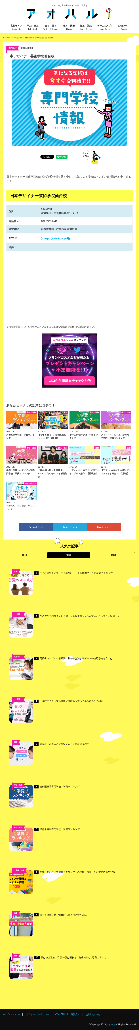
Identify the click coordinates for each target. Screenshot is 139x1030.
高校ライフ (16, 27)
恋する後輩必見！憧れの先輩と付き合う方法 (61, 914)
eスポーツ (123, 27)
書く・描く (50, 27)
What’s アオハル (11, 1014)
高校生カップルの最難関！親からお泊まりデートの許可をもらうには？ (75, 658)
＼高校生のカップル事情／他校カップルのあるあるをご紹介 (69, 701)
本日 (24, 555)
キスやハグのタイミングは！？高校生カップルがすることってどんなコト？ (78, 616)
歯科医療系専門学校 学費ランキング (58, 786)
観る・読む (86, 27)
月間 (113, 555)
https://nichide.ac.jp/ (55, 238)
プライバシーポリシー (37, 1014)
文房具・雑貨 (19, 870)
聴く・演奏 (69, 27)
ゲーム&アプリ (105, 27)
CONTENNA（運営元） (67, 1014)
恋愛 (15, 571)
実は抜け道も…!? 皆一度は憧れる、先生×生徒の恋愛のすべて (71, 957)
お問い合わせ (93, 1014)
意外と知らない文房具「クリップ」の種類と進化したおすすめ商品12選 (75, 872)
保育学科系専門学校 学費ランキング (58, 829)
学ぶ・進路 (33, 27)
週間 (68, 555)
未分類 (18, 705)
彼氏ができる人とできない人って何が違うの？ (62, 743)
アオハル (110, 1024)
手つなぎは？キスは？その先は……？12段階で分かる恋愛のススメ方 (74, 573)
